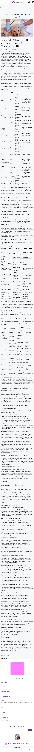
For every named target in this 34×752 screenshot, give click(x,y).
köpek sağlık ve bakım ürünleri (22, 648)
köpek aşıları (17, 235)
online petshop (19, 76)
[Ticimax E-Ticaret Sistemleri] (17, 748)
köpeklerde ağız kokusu (26, 309)
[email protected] (5, 714)
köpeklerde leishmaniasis (26, 380)
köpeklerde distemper (19, 377)
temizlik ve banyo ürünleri (7, 492)
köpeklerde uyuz (14, 379)
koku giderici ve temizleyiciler (23, 314)
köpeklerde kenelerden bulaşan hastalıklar (18, 192)
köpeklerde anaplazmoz (7, 382)
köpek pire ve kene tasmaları (24, 474)
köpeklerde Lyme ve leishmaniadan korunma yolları (14, 193)
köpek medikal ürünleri (8, 476)
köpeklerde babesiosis (21, 382)
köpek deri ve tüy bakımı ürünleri (17, 500)
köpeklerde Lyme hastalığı (12, 380)
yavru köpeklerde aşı (27, 235)
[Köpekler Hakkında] (4, 7)
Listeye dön (4, 658)
